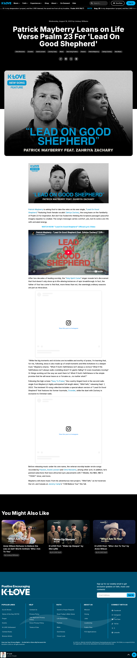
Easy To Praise (58, 381)
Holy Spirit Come (73, 278)
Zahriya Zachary (72, 212)
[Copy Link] (61, 59)
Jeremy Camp (55, 484)
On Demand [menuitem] (65, 3)
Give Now (119, 3)
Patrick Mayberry (35, 209)
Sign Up (130, 595)
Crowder (72, 390)
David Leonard (53, 470)
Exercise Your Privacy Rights (11, 642)
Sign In (130, 3)
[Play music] (134, 654)
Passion (43, 470)
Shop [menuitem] (47, 3)
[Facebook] (66, 59)
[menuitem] (17, 3)
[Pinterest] (76, 59)
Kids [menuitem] (74, 3)
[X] (71, 59)
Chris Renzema (70, 470)
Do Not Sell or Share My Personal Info (34, 642)
